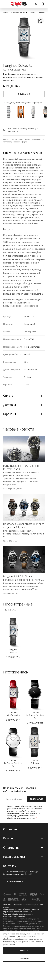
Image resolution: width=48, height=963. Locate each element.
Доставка (9, 405)
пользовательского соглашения (27, 808)
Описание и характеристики (22, 153)
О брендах (10, 829)
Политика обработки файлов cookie (18, 914)
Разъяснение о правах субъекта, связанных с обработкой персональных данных (22, 910)
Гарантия (9, 414)
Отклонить (24, 958)
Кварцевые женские (13, 305)
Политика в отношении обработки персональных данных (23, 905)
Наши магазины (14, 857)
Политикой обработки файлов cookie (18, 942)
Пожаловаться (15, 881)
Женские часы (31, 305)
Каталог (8, 838)
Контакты (10, 866)
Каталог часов (19, 12)
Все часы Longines (33, 299)
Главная (6, 12)
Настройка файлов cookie (14, 916)
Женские (42, 12)
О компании (11, 847)
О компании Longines (13, 299)
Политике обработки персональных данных (21, 816)
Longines (31, 12)
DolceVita (7, 302)
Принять (24, 950)
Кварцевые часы (22, 302)
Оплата (8, 395)
